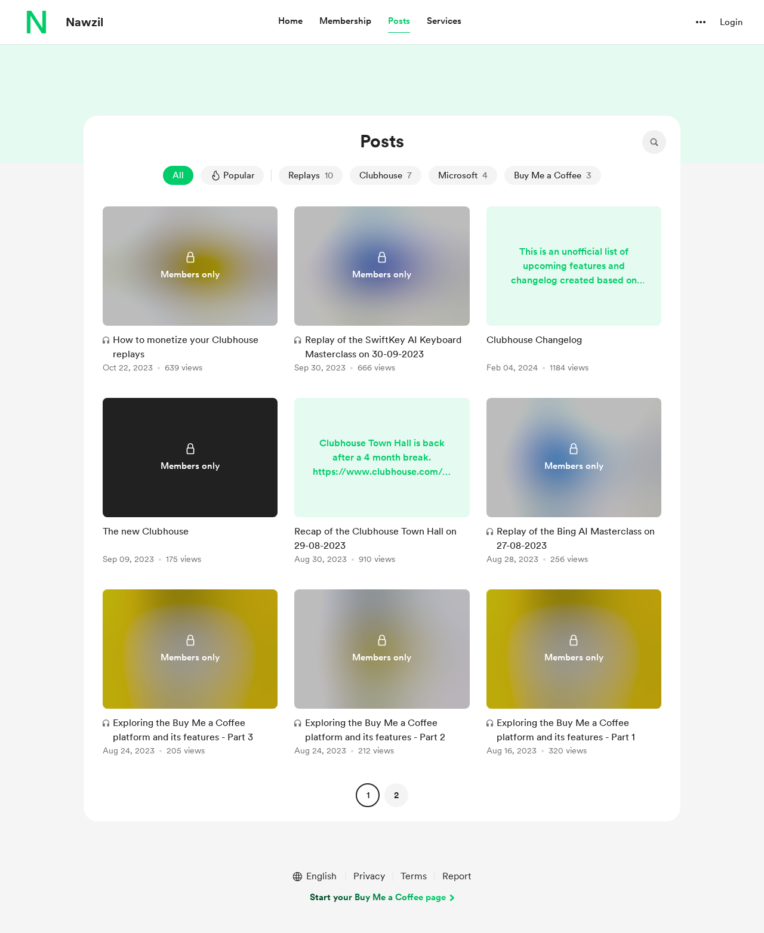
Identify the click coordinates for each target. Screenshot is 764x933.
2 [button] (396, 795)
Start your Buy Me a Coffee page (378, 897)
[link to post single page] (190, 291)
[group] (190, 291)
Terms (414, 876)
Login (731, 22)
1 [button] (367, 795)
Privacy (369, 876)
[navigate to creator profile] (36, 22)
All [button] (178, 175)
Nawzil (84, 22)
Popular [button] (238, 175)
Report (456, 876)
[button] (290, 21)
